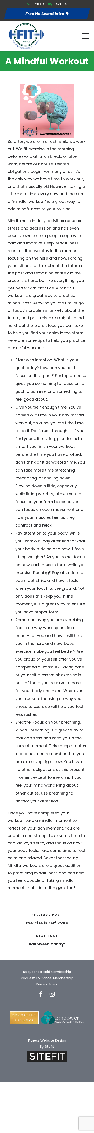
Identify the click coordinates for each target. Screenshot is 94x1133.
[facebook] (41, 994)
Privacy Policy (47, 984)
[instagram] (52, 994)
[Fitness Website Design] (47, 1056)
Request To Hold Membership (47, 971)
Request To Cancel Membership (47, 978)
